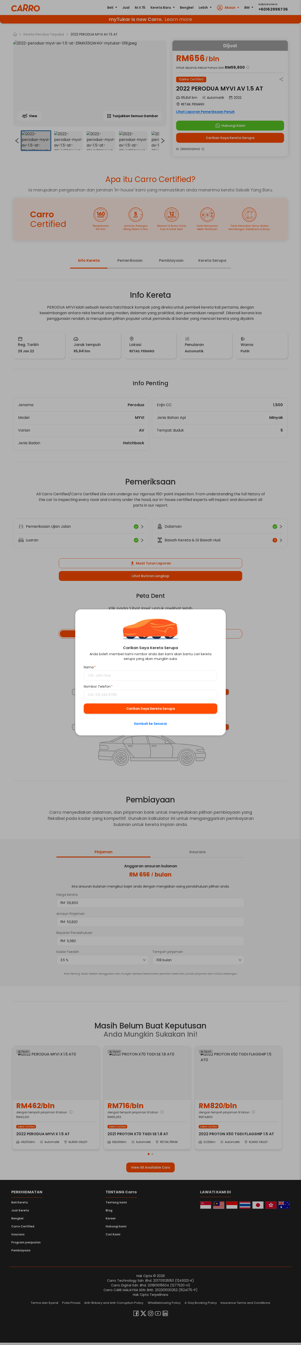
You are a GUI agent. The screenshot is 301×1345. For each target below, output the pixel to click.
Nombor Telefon (98, 686)
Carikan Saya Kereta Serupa (150, 708)
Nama (90, 667)
